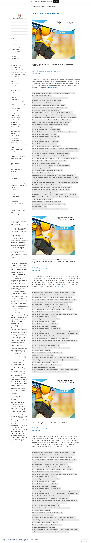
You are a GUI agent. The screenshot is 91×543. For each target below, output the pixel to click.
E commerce (14, 95)
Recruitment (14, 192)
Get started (56, 1)
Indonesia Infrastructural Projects (40, 156)
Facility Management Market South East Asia (43, 117)
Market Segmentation (22, 400)
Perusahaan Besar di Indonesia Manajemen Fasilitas (45, 192)
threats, (21, 420)
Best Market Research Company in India (19, 272)
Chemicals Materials (16, 65)
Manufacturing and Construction (44, 71)
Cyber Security (14, 81)
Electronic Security (15, 99)
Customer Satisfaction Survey (18, 79)
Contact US (14, 33)
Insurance (13, 133)
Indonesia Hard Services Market (40, 153)
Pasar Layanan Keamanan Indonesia (41, 187)
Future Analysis (14, 332)
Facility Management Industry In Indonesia (42, 115)
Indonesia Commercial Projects (40, 124)
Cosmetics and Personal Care (18, 74)
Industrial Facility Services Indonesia (41, 168)
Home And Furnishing (16, 131)
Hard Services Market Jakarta (39, 122)
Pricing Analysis (15, 180)
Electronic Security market (17, 101)
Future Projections (21, 332)
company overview (16, 293)
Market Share (15, 402)
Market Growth (14, 364)
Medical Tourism (15, 154)
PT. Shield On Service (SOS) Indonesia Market (65, 194)
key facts (20, 359)
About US (14, 24)
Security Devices (15, 196)
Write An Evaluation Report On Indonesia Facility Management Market (49, 209)
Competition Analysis (18, 295)
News (54, 71)
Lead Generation (15, 138)
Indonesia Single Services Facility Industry (42, 165)
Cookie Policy (26, 540)
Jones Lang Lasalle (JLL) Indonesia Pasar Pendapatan (45, 180)
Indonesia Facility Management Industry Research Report (46, 129)
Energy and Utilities (15, 108)
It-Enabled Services (15, 136)
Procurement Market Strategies (18, 183)
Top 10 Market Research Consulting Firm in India (19, 422)
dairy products (14, 83)
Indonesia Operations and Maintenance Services (65, 158)
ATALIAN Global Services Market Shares (42, 93)
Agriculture (13, 45)
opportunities (20, 404)
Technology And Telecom (17, 203)
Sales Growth (23, 416)
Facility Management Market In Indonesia (65, 115)
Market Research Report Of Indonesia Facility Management (47, 184)
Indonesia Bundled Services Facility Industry (59, 122)
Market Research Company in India (18, 371)
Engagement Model (15, 111)
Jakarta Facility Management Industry (41, 177)
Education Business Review (19, 307)
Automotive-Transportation (18, 54)
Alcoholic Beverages (16, 47)
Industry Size (17, 355)
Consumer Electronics (16, 67)
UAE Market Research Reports (18, 210)
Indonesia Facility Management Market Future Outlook (46, 136)
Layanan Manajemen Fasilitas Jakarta (41, 182)
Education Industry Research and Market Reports (19, 313)
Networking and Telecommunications (16, 163)
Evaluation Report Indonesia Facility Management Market (46, 100)
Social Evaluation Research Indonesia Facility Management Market (48, 204)
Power (12, 176)
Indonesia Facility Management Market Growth (43, 139)
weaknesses (24, 437)
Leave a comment (36, 73)
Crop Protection (15, 76)
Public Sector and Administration (19, 185)
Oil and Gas (13, 171)
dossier (12, 92)
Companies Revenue (20, 291)
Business (13, 63)
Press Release (14, 178)
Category (14, 30)
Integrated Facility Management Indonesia (42, 172)
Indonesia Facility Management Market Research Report (46, 146)
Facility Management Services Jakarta (41, 119)
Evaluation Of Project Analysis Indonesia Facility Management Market (49, 98)
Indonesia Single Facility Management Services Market (45, 163)
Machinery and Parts (16, 140)
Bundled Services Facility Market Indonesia (64, 93)
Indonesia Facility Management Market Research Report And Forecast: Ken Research (53, 64)
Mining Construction (16, 158)
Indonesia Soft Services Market (62, 165)
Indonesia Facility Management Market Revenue (44, 148)
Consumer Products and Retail (18, 72)
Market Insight (20, 364)
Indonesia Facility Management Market (42, 131)
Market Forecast (25, 362)
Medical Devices (14, 151)
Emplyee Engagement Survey (18, 104)
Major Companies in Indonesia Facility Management (65, 182)
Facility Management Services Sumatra (62, 119)
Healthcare (13, 129)
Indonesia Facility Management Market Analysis (65, 131)
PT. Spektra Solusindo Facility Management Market (45, 196)
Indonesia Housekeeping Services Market (59, 153)
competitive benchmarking (19, 296)
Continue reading (52, 87)
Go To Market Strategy (16, 126)
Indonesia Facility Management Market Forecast (44, 134)
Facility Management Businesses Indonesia (42, 112)
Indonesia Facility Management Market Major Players (45, 141)
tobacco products (15, 205)
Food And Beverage (15, 117)
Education (13, 97)
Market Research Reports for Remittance (18, 388)
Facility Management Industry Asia (63, 112)
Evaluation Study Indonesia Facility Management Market (46, 102)
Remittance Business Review (16, 406)
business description (16, 277)
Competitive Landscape (16, 298)
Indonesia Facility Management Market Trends (43, 151)
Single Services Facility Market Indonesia (42, 199)
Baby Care (13, 56)
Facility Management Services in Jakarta (66, 117)
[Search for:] (19, 38)
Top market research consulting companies (19, 431)
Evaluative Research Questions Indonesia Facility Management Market (49, 107)
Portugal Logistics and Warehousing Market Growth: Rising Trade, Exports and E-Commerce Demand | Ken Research (19, 238)
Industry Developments (16, 353)
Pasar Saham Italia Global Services (60, 189)
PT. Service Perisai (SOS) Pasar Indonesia (42, 194)
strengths (16, 418)
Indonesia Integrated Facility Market (59, 156)
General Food (14, 122)
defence (13, 88)
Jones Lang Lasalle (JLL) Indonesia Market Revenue (65, 177)
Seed (12, 199)
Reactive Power (14, 187)
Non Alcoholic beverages (17, 169)
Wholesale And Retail (16, 215)
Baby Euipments (15, 58)
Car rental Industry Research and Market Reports (18, 283)
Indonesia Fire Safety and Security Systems (67, 151)
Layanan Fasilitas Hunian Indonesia (69, 180)
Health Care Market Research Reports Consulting (18, 345)
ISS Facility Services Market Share (67, 175)
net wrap (13, 161)
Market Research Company (20, 369)
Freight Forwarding (15, 120)
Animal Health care (15, 51)
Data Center (14, 85)
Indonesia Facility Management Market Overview (44, 143)
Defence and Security (16, 90)
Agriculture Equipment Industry (19, 263)
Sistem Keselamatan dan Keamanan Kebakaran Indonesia (46, 201)
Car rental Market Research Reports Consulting (18, 289)
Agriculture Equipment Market (18, 265)
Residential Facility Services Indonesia (68, 196)
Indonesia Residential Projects (39, 160)
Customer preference (18, 305)
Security (13, 194)
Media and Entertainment (17, 149)
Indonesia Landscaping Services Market (42, 158)
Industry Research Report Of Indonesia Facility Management (47, 170)
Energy (12, 106)
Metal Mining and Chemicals (18, 156)
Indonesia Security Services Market (57, 160)
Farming (13, 113)
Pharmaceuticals (15, 174)
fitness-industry (15, 115)
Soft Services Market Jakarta (39, 206)
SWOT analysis (23, 418)
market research (15, 147)
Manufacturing (14, 142)
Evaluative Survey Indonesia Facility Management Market (46, 110)
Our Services (15, 27)
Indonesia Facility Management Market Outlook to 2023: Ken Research (53, 423)
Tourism (13, 208)
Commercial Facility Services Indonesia (41, 95)
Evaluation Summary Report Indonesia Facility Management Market (49, 105)
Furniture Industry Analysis (18, 327)
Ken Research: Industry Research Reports (44, 6)
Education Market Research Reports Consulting (17, 323)
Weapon (13, 212)
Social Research (14, 201)
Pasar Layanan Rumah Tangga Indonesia (61, 187)
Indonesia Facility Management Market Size (68, 148)
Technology (14, 420)
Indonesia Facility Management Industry (42, 127)
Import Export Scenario (23, 351)
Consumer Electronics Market (18, 70)
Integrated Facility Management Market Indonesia (44, 175)
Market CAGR (18, 362)
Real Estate (59, 71)
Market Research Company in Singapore (18, 373)
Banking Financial (15, 60)
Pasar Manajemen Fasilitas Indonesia (41, 189)
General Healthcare (15, 124)
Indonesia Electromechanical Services (58, 124)
